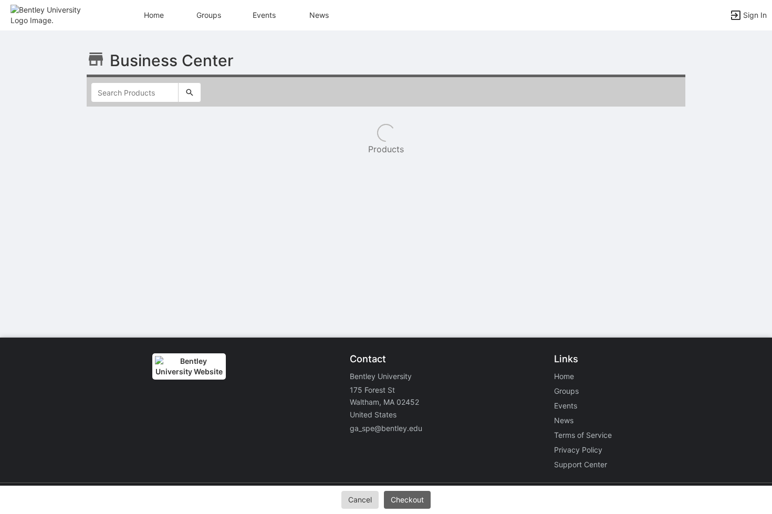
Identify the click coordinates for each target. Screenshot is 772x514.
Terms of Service (583, 435)
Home (564, 376)
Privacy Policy (578, 449)
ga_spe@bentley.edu (386, 428)
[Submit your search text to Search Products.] (189, 92)
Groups (208, 15)
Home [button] (154, 15)
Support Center (580, 464)
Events (264, 15)
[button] (54, 14)
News (319, 15)
